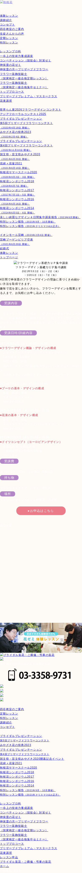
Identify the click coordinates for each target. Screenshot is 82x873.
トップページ (9, 257)
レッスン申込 (9, 857)
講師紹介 (6, 20)
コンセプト (7, 24)
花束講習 (6, 100)
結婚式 (4, 248)
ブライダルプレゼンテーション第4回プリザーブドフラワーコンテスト (26, 145)
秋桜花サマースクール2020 (18, 767)
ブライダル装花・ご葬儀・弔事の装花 (25, 861)
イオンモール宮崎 (26, 234)
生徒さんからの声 (12, 33)
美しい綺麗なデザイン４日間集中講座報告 (40, 217)
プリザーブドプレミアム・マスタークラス (28, 96)
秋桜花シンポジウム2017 (17, 776)
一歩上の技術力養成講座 (16, 56)
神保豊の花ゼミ (10, 64)
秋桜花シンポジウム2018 (17, 772)
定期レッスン (9, 38)
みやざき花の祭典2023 (15, 745)
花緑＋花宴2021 (11, 763)
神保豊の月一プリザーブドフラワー (24, 69)
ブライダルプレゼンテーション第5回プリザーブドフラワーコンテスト (26, 123)
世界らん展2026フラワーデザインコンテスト (30, 109)
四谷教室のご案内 (12, 29)
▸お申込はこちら (41, 510)
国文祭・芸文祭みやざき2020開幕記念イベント (32, 758)
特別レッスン (9, 42)
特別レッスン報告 (28, 221)
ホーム (4, 866)
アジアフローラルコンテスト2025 (23, 114)
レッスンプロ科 (10, 51)
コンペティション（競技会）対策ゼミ (25, 60)
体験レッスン (9, 15)
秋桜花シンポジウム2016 (17, 781)
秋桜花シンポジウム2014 (17, 785)
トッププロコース (12, 91)
